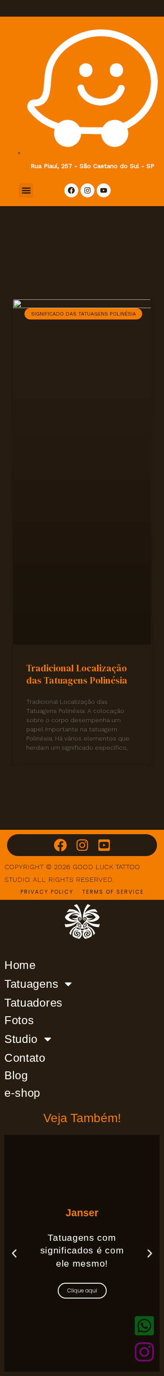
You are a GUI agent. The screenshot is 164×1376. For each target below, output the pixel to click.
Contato (24, 1057)
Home (20, 965)
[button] (26, 190)
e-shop (22, 1092)
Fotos (19, 1020)
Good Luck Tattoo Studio (40, 6)
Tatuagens (31, 983)
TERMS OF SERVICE (113, 891)
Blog (16, 1075)
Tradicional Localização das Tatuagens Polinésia (76, 674)
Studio (21, 1039)
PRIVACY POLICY (47, 891)
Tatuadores (33, 1002)
